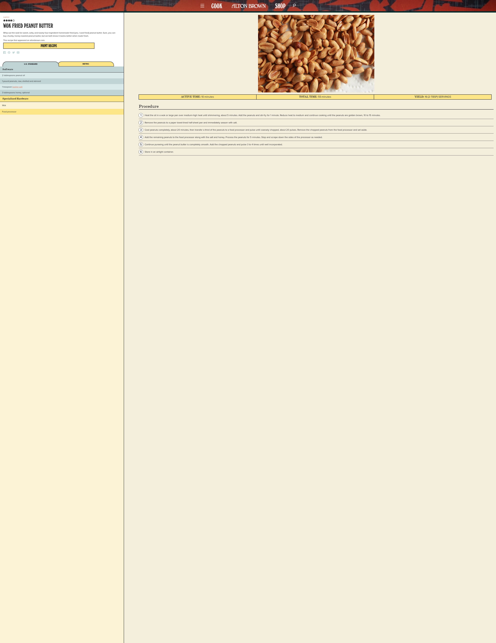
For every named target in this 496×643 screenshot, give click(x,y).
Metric (86, 64)
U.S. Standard (30, 64)
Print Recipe (49, 46)
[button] (4, 20)
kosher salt (17, 87)
